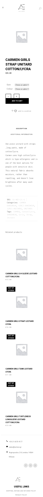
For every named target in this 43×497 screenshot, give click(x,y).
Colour (10, 89)
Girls (21, 215)
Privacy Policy (21, 495)
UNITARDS (28, 209)
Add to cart (17, 101)
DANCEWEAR (12, 215)
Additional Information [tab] (22, 134)
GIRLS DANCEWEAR (26, 206)
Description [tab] (21, 128)
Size (9, 84)
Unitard (10, 218)
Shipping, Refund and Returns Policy (21, 491)
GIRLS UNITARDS (14, 209)
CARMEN (16, 212)
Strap (29, 215)
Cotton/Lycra (28, 212)
